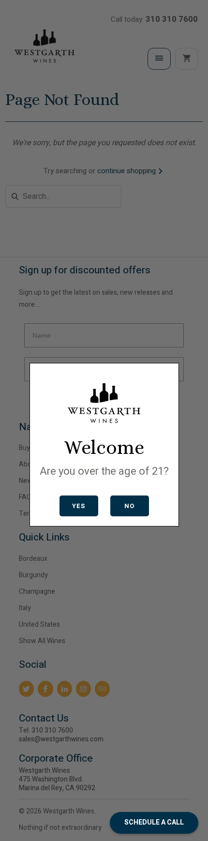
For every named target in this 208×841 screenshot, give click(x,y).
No (129, 506)
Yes (78, 506)
